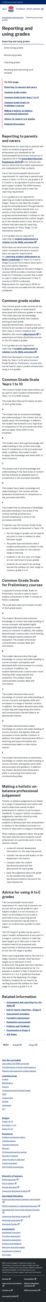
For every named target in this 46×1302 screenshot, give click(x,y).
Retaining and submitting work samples (18, 71)
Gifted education (9, 1180)
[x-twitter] (4, 1052)
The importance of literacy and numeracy (19, 1067)
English (5, 1079)
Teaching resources (10, 1145)
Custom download (9, 1163)
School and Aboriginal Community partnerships (21, 1199)
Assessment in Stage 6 (18, 1030)
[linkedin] (9, 1052)
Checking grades (12, 62)
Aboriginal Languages (11, 1220)
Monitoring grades (13, 55)
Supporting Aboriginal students (15, 1191)
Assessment (8, 1229)
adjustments (29, 334)
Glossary (5, 1148)
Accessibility (29, 1279)
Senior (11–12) (7, 1129)
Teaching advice (9, 1141)
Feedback (20, 9)
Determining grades (13, 48)
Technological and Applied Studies (16, 1091)
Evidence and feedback (18, 1026)
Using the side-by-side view (13, 1160)
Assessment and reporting (13, 18)
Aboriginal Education (12, 1196)
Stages (5, 1118)
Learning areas (9, 1076)
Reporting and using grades (13, 1247)
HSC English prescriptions (13, 1167)
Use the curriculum (11, 1060)
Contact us (6, 1290)
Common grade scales (15, 92)
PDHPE (5, 1102)
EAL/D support (8, 1183)
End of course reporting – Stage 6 (24, 1010)
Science (5, 1087)
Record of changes (10, 1156)
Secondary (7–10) (9, 1125)
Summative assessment (18, 1022)
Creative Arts (7, 1098)
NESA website (33, 9)
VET (4, 1109)
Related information (14, 124)
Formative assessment (18, 1018)
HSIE (4, 1094)
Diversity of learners (12, 1176)
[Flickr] (25, 1052)
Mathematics (7, 1083)
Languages (6, 1105)
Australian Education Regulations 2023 (22, 160)
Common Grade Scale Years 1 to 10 (21, 97)
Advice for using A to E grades (19, 119)
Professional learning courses (14, 1152)
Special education (9, 1187)
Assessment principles (18, 1014)
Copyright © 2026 (9, 1296)
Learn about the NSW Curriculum (15, 1064)
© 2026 (16, 1045)
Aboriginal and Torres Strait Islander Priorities (21, 1210)
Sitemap (5, 1279)
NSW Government (31, 1290)
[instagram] (19, 1052)
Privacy (32, 1045)
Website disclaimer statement (31, 1284)
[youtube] (14, 1052)
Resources (7, 1134)
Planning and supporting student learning (19, 1071)
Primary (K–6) (7, 1122)
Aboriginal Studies (9, 1224)
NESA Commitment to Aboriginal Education (20, 1206)
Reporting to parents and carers (20, 87)
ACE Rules (12, 1034)
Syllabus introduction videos (13, 1137)
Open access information (12, 1283)
